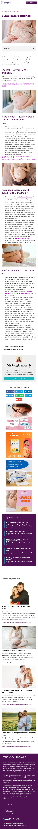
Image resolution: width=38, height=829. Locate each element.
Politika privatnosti (18, 823)
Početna (4, 11)
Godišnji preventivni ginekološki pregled (18, 558)
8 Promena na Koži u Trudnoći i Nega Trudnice (15, 156)
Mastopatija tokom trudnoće (13, 650)
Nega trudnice (16, 11)
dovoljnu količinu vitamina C (21, 238)
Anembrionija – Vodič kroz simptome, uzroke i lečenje (17, 691)
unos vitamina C (22, 293)
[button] (33, 48)
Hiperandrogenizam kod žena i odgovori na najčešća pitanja (17, 523)
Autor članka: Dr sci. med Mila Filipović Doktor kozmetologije (19, 366)
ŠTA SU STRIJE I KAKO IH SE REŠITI (19, 159)
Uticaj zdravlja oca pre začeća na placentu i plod (19, 733)
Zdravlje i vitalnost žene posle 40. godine (18, 549)
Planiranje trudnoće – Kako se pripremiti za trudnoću (17, 540)
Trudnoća (9, 11)
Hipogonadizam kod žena (15, 531)
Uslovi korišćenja (7, 823)
